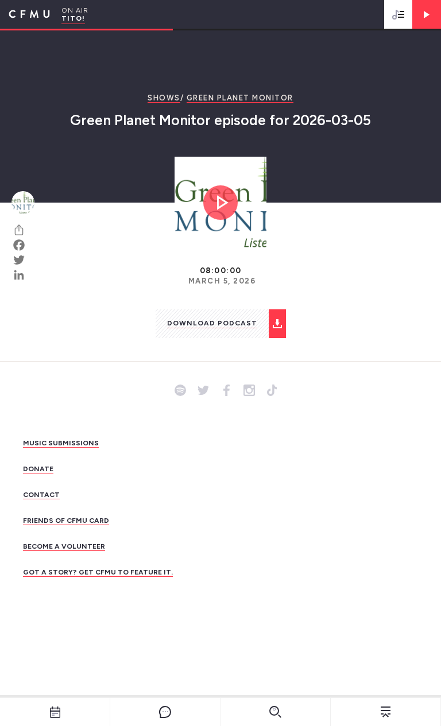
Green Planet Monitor (240, 98)
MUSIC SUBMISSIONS (61, 443)
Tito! (73, 18)
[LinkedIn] (22, 274)
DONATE (38, 469)
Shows (164, 98)
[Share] (22, 230)
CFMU (25, 14)
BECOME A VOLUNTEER (64, 546)
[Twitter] (22, 260)
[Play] (426, 14)
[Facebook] (22, 245)
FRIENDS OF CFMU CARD (66, 521)
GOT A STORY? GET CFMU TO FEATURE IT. (98, 572)
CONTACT (41, 495)
